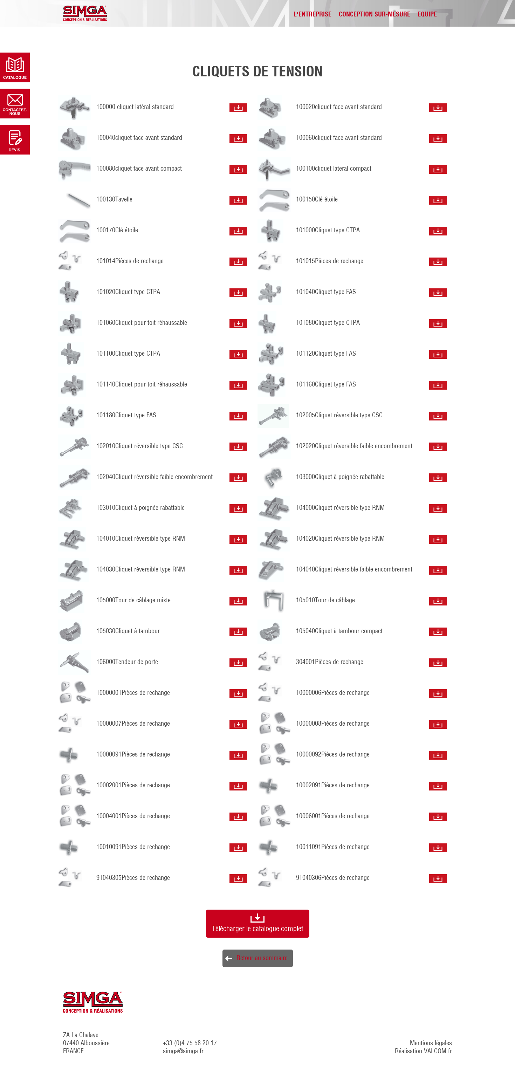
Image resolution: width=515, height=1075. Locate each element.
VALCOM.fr (438, 1052)
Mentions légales (431, 1044)
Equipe (427, 15)
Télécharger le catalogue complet (257, 929)
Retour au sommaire (262, 959)
